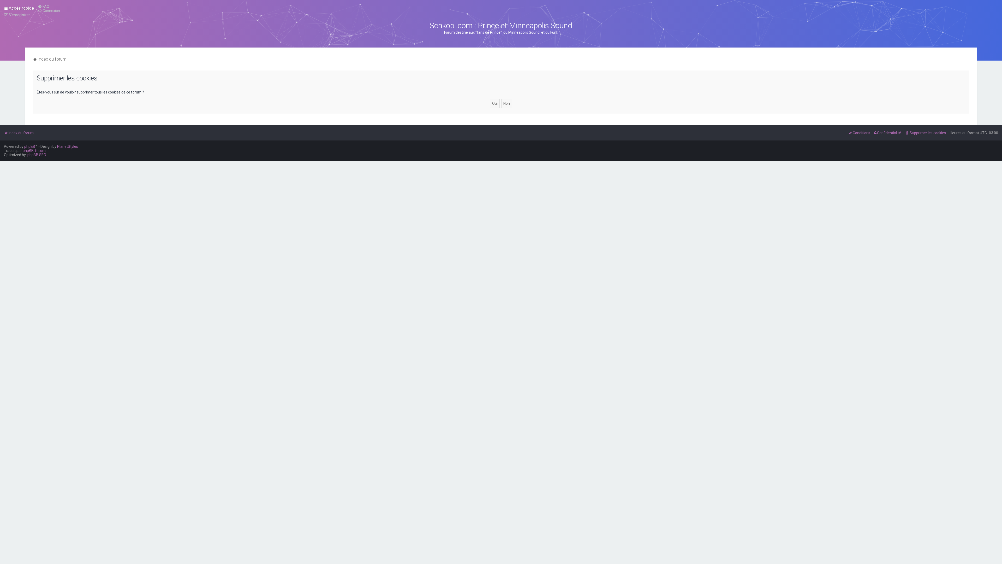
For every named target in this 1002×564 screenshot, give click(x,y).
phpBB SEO (36, 155)
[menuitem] (43, 6)
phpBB (29, 146)
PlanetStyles (67, 146)
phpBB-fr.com (34, 151)
